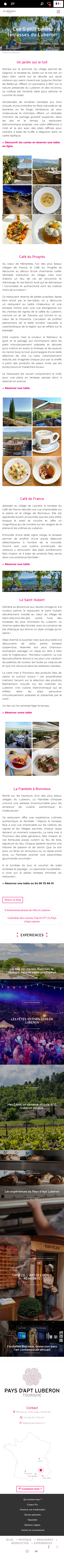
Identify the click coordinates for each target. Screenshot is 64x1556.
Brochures (45, 1539)
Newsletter (33, 1520)
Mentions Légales (33, 1525)
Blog (10, 1539)
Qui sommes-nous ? (32, 1499)
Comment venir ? (31, 1489)
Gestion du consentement (32, 1530)
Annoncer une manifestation (33, 1509)
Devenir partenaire (32, 1515)
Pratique (25, 1539)
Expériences (43, 1543)
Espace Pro (32, 1504)
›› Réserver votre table (17, 712)
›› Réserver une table (16, 388)
